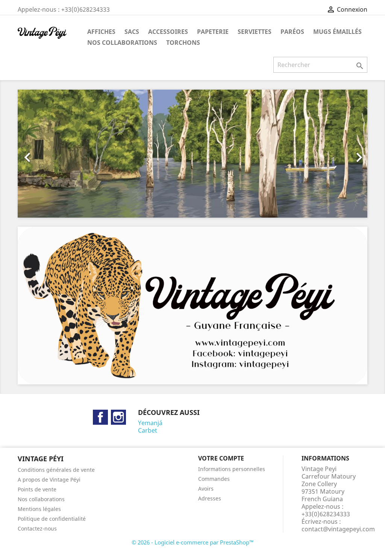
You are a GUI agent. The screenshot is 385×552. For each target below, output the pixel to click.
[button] (44, 154)
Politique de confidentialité (52, 518)
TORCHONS (183, 42)
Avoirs (206, 488)
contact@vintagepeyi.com (338, 529)
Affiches (101, 31)
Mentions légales (39, 508)
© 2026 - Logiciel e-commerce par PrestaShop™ (193, 542)
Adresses (209, 498)
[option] (192, 154)
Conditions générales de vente (56, 469)
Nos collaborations (122, 42)
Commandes (214, 478)
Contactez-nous (37, 528)
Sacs (131, 31)
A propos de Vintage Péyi (49, 479)
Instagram (118, 417)
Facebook (100, 417)
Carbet (147, 430)
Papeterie (213, 31)
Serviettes (254, 31)
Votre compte (221, 458)
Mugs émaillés (337, 31)
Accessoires (168, 31)
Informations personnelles (231, 469)
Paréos (292, 31)
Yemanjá (150, 423)
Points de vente (37, 489)
